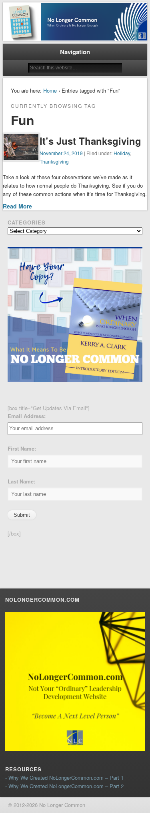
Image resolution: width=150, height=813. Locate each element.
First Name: (22, 448)
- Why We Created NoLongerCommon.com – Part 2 (64, 786)
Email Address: (27, 416)
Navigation (75, 51)
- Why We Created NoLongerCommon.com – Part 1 (64, 777)
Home (50, 90)
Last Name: (21, 481)
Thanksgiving (54, 161)
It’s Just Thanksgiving (90, 141)
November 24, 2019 (61, 153)
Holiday (122, 153)
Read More (17, 206)
